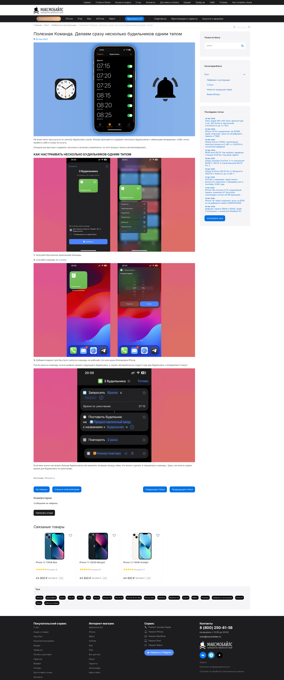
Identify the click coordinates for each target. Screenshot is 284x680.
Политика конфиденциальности (215, 667)
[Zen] (219, 655)
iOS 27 (80, 598)
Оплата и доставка (42, 654)
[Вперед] (249, 27)
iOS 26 (71, 598)
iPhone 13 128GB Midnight (92, 562)
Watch (112, 18)
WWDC (195, 598)
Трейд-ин (200, 2)
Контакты (150, 2)
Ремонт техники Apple (160, 627)
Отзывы (224, 2)
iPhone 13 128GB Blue (46, 562)
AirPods (100, 18)
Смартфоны (160, 18)
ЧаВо (212, 2)
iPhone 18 (119, 598)
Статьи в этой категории (67, 489)
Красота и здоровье (212, 18)
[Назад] (234, 27)
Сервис (87, 2)
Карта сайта (94, 672)
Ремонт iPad (155, 640)
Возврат (37, 663)
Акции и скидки (123, 2)
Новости (239, 598)
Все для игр (94, 654)
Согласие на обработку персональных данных (222, 671)
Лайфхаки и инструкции (218, 80)
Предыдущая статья (182, 489)
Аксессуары (94, 668)
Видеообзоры (213, 94)
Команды (205, 598)
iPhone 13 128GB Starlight (135, 562)
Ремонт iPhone (156, 631)
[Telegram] (211, 655)
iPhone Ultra (149, 598)
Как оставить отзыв (242, 2)
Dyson (62, 598)
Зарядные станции (49, 18)
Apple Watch (51, 598)
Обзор (38, 603)
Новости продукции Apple (219, 89)
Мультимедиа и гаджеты (184, 18)
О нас (138, 2)
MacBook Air (174, 598)
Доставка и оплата (169, 2)
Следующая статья (155, 489)
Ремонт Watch (156, 645)
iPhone (69, 18)
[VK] (203, 655)
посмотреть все (215, 218)
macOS (185, 598)
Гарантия (38, 659)
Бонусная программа (44, 641)
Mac (89, 18)
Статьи (210, 85)
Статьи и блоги (103, 2)
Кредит (187, 2)
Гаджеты (93, 663)
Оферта (203, 662)
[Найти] (242, 46)
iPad (80, 18)
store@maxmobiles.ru (210, 636)
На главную (41, 489)
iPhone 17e (107, 598)
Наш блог (38, 636)
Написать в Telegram (160, 652)
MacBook (161, 598)
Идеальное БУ (134, 18)
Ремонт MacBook (157, 636)
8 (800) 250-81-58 (216, 628)
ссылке (62, 259)
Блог (207, 74)
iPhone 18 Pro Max (134, 598)
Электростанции (52, 603)
